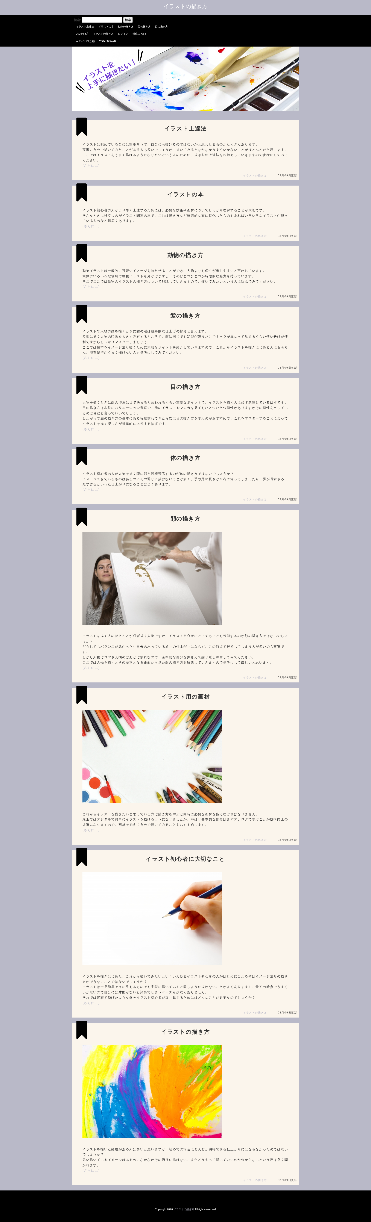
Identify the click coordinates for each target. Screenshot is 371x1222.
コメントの (85, 40)
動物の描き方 (126, 26)
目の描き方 (161, 26)
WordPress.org (108, 40)
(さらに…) (91, 165)
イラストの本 (106, 26)
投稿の (139, 33)
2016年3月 (82, 33)
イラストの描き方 (185, 6)
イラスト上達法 (85, 26)
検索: (77, 20)
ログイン (123, 33)
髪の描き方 (144, 26)
